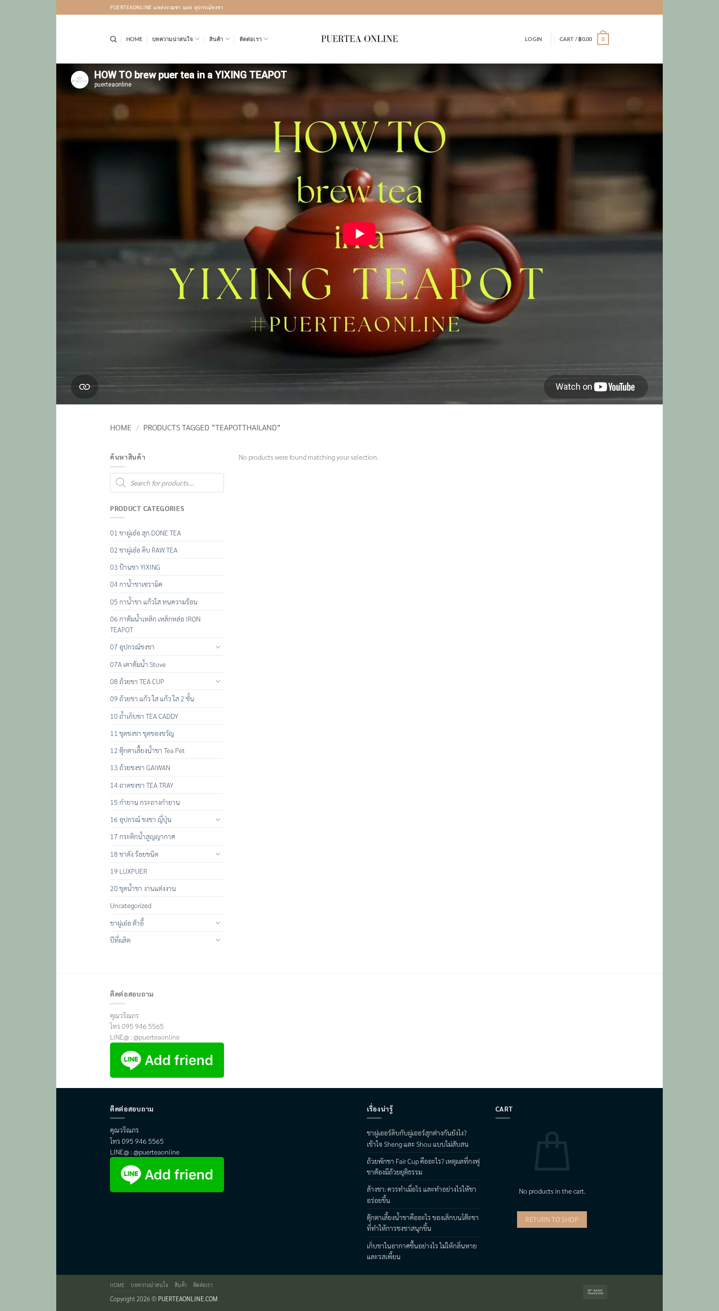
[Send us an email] (602, 7)
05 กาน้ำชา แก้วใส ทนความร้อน (154, 601)
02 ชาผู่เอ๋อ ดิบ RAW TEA (144, 549)
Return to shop (552, 1219)
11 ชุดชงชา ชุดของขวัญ (142, 733)
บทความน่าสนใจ (172, 39)
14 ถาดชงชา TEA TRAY (141, 784)
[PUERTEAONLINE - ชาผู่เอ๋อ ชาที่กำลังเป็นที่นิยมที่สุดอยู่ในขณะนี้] (359, 39)
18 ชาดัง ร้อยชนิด (134, 853)
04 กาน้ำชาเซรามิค (136, 583)
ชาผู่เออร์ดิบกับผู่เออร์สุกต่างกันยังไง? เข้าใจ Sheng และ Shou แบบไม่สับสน (418, 1138)
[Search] (113, 39)
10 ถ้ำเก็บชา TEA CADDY (144, 715)
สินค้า (216, 39)
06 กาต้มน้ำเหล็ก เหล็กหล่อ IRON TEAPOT (155, 624)
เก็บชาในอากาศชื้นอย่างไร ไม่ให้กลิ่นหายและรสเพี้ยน (422, 1251)
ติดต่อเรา (251, 39)
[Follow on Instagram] (589, 7)
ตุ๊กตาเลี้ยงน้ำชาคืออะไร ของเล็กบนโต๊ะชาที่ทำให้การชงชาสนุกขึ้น (423, 1222)
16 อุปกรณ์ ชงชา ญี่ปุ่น (141, 819)
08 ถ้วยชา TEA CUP (137, 681)
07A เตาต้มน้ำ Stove (138, 664)
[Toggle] (218, 647)
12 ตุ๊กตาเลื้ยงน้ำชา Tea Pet (147, 750)
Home (134, 39)
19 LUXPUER (128, 871)
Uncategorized (130, 905)
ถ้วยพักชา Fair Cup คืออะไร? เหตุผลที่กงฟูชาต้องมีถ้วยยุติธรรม (423, 1166)
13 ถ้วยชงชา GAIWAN (140, 767)
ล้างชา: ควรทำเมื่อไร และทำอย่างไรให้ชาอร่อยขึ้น (421, 1194)
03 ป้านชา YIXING (135, 566)
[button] (533, 39)
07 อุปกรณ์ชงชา (132, 646)
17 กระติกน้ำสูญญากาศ (142, 836)
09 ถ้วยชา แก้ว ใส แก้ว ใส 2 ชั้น (152, 698)
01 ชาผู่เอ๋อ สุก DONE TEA (145, 532)
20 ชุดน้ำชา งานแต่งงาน (143, 888)
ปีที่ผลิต (120, 939)
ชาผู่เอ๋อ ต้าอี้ (127, 922)
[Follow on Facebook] (575, 7)
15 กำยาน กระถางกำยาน (145, 802)
